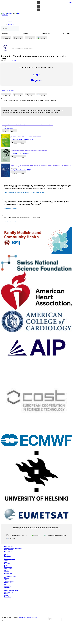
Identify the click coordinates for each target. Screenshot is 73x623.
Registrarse (11, 24)
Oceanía (6, 571)
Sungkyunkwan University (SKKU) (21, 170)
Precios (6, 593)
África (6, 560)
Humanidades (8, 582)
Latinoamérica (8, 567)
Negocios (7, 587)
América (6, 570)
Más (70, 2)
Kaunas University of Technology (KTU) (22, 139)
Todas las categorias (9, 576)
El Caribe (7, 563)
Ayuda (6, 595)
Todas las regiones (9, 559)
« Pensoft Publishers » (8, 128)
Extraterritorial (8, 573)
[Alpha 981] (4, 15)
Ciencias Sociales (9, 581)
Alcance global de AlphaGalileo (13, 548)
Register (36, 80)
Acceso (10, 21)
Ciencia (6, 578)
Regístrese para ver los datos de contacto (22, 48)
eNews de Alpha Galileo (11, 590)
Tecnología (7, 586)
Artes (5, 584)
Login (36, 74)
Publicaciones (8, 551)
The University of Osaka (12, 61)
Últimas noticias (8, 549)
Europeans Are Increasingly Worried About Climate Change (26, 136)
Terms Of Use (22, 617)
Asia (5, 562)
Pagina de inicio (8, 546)
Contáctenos (7, 597)
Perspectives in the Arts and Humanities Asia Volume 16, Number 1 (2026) (29, 150)
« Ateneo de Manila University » (20, 153)
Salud (5, 579)
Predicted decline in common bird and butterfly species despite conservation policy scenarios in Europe (27, 125)
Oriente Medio (8, 568)
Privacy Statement (32, 617)
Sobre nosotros (8, 592)
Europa (6, 565)
